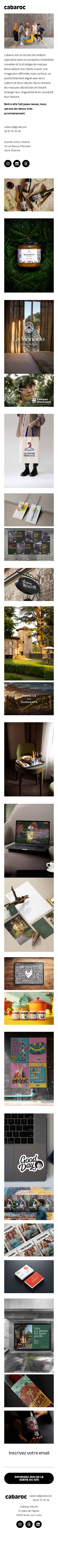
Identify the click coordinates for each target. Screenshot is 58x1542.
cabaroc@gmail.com (15, 127)
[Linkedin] (17, 163)
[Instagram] (8, 163)
